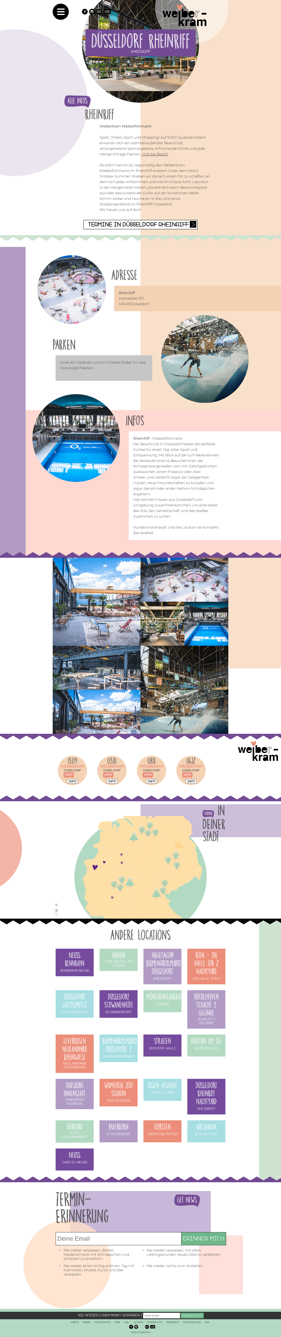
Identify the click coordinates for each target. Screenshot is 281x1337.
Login (107, 11)
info (72, 781)
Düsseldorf (72, 770)
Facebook (85, 12)
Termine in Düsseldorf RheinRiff (138, 224)
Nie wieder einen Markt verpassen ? (110, 1315)
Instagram (92, 12)
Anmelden (69, 774)
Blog (99, 11)
